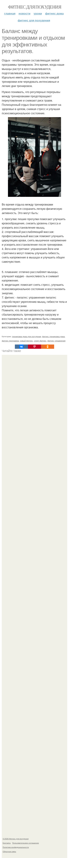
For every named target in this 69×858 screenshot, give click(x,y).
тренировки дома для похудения (26, 336)
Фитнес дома (54, 13)
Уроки (38, 13)
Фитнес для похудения (34, 7)
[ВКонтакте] (21, 347)
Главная (9, 13)
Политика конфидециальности (16, 847)
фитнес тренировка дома (53, 336)
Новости (24, 13)
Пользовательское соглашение (25, 843)
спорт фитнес (40, 340)
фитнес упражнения (56, 340)
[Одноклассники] (47, 347)
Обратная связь (9, 851)
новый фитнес (26, 340)
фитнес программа (10, 340)
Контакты (7, 843)
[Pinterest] (34, 347)
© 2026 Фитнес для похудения (15, 838)
